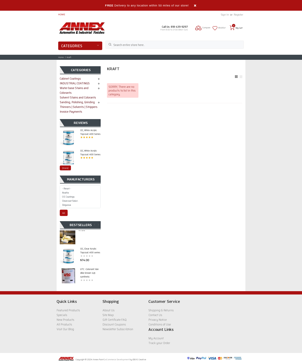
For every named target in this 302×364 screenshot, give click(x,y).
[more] (65, 168)
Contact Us (155, 315)
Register (238, 15)
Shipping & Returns (161, 310)
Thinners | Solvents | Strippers (78, 106)
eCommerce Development (117, 359)
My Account (156, 338)
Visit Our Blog (65, 329)
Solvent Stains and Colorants (78, 97)
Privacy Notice (157, 319)
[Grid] (236, 77)
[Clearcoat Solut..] (80, 201)
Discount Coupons (114, 324)
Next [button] (98, 225)
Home (61, 14)
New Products (65, 319)
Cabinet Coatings (70, 78)
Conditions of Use (159, 324)
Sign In (225, 15)
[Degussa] (80, 205)
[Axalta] (80, 193)
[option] (80, 137)
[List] (241, 77)
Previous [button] (94, 225)
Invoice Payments (71, 111)
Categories (71, 46)
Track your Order (159, 343)
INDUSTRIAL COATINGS (75, 83)
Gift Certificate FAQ (114, 319)
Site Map (108, 315)
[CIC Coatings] (80, 197)
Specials (62, 315)
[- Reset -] (80, 189)
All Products (64, 324)
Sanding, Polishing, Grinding (77, 102)
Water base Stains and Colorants (74, 90)
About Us (109, 310)
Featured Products (68, 310)
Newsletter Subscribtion (118, 329)
